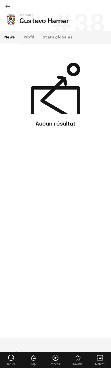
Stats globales (58, 37)
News (9, 37)
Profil (29, 37)
